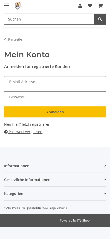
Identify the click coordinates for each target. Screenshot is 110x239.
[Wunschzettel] (90, 6)
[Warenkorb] (100, 6)
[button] (80, 6)
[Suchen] (100, 19)
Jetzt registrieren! (36, 124)
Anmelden (55, 111)
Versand (62, 208)
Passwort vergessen (25, 131)
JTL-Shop (83, 220)
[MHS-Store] (17, 6)
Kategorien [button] (13, 193)
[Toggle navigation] (6, 3)
